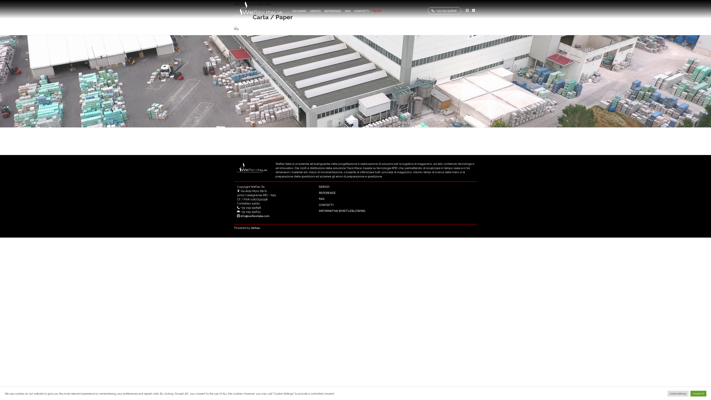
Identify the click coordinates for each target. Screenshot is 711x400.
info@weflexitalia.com (254, 216)
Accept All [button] (698, 393)
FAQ (348, 11)
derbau (255, 228)
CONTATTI (361, 11)
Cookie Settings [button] (678, 393)
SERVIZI (315, 11)
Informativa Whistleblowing (342, 211)
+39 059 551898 (446, 10)
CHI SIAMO (299, 11)
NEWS (377, 11)
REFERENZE (332, 11)
